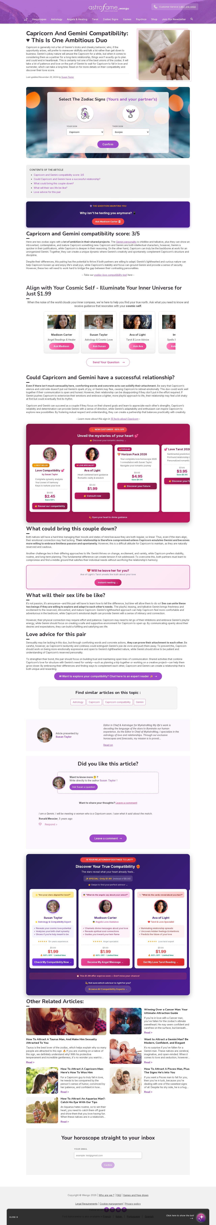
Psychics (141, 19)
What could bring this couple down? (54, 183)
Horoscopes (39, 19)
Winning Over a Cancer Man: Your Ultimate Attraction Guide (166, 1011)
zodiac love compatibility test (110, 274)
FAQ (118, 1195)
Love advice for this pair (47, 192)
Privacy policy (133, 1203)
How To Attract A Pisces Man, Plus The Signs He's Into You (167, 1070)
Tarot (95, 19)
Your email (80, 1149)
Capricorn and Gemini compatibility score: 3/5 (59, 174)
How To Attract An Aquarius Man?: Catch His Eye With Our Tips (83, 1100)
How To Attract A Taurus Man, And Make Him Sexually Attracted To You (61, 1041)
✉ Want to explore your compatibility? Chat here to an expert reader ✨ (106, 676)
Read (29, 1062)
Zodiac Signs (110, 19)
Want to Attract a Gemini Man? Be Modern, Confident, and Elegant (166, 1041)
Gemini (139, 702)
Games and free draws (135, 1195)
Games (127, 19)
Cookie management (111, 1203)
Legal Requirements (86, 1203)
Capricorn (94, 702)
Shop (154, 19)
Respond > (51, 824)
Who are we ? (106, 1195)
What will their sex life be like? (50, 187)
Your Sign (72, 126)
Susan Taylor (67, 77)
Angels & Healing (77, 19)
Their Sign (117, 126)
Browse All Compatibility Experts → (108, 989)
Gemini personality (126, 241)
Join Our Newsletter (174, 19)
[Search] (192, 20)
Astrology (56, 19)
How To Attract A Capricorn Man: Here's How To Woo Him (82, 1070)
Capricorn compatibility (118, 702)
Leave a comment (106, 838)
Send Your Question (106, 362)
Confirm (107, 144)
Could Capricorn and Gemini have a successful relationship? (67, 179)
